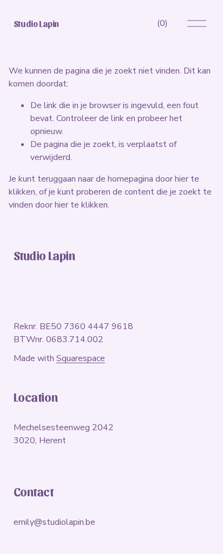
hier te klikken (81, 205)
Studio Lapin (36, 23)
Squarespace (80, 358)
